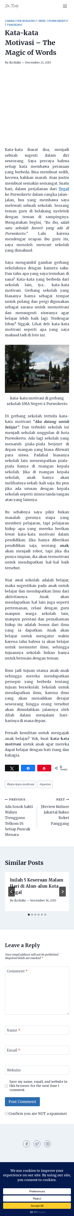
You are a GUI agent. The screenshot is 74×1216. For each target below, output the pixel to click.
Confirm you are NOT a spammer (37, 1113)
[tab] (29, 915)
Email (13, 1050)
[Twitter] (37, 1143)
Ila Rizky (15, 62)
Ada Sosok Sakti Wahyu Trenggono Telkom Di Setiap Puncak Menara (19, 817)
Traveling (14, 24)
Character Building (20, 20)
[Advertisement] (37, 108)
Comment (17, 971)
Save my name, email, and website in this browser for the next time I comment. (38, 1086)
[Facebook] (26, 1143)
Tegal (64, 189)
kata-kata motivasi (20, 784)
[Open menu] (65, 6)
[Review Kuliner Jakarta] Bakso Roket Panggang (55, 812)
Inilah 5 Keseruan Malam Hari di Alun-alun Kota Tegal (36, 886)
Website (14, 1070)
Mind (42, 20)
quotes (45, 784)
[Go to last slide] (11, 892)
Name (13, 1030)
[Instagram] (47, 1143)
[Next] (62, 892)
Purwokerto (58, 20)
